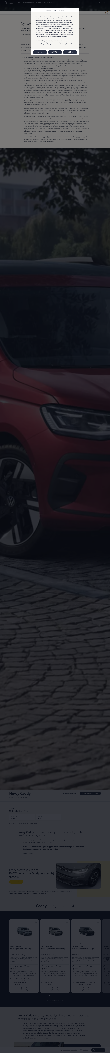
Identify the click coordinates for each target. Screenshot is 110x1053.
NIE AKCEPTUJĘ (70, 52)
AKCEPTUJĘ (40, 52)
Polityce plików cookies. (67, 44)
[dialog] (55, 526)
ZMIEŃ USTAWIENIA (55, 52)
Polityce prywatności (51, 44)
